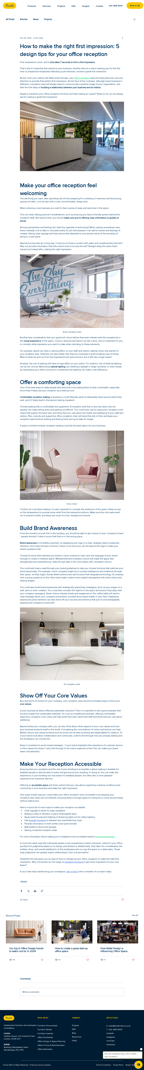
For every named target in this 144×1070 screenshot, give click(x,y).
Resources (76, 1037)
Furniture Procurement (47, 1025)
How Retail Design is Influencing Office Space (114, 950)
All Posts (10, 19)
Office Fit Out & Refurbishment (51, 1045)
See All (135, 915)
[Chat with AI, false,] (139, 1065)
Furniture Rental (45, 1029)
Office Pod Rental (45, 1037)
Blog (74, 1033)
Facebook (110, 1044)
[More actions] (122, 38)
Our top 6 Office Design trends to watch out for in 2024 (26, 950)
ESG (74, 1029)
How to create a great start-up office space (71, 950)
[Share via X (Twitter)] (28, 891)
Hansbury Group (37, 1065)
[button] (85, 6)
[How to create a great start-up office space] (72, 932)
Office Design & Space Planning (51, 1041)
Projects (48, 19)
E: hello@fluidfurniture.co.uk (118, 1026)
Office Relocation (45, 1049)
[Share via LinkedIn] (35, 891)
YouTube (110, 1041)
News (36, 19)
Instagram (110, 1037)
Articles (23, 19)
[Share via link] (42, 891)
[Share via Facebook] (21, 891)
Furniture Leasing (45, 1033)
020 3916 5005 (115, 1029)
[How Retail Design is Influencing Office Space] (117, 931)
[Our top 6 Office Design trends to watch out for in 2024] (26, 931)
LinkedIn (110, 1033)
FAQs (74, 1040)
